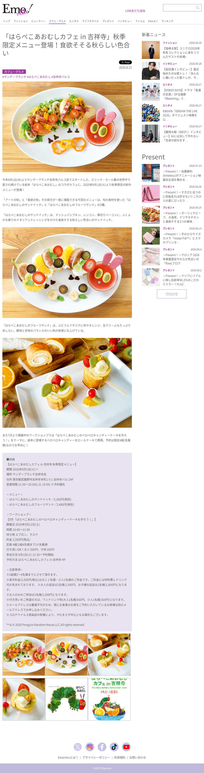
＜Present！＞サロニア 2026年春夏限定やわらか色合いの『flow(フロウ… (181, 259)
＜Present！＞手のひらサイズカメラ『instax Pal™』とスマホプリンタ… (182, 238)
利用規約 (119, 757)
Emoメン (153, 21)
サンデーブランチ (15, 77)
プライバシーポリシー (96, 757)
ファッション (21, 21)
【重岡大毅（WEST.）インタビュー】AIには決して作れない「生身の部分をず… (182, 136)
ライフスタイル (90, 21)
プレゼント (108, 21)
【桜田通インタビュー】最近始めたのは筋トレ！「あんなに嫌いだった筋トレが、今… (181, 73)
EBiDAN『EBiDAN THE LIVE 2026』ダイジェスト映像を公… (180, 115)
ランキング (167, 21)
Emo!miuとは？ (68, 757)
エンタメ (74, 21)
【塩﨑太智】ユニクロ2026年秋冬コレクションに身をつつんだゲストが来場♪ (181, 52)
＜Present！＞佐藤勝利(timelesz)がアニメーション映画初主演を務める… (182, 175)
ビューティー (38, 21)
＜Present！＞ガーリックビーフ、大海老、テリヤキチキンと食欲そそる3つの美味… (182, 217)
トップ (6, 21)
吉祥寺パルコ (61, 77)
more (172, 293)
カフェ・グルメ (57, 21)
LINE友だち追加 (135, 11)
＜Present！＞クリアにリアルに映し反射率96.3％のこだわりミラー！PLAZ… (182, 280)
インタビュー (125, 21)
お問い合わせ (137, 757)
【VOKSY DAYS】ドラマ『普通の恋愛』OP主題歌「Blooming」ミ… (182, 94)
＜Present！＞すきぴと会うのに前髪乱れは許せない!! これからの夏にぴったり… (182, 196)
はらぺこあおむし (39, 77)
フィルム (140, 21)
